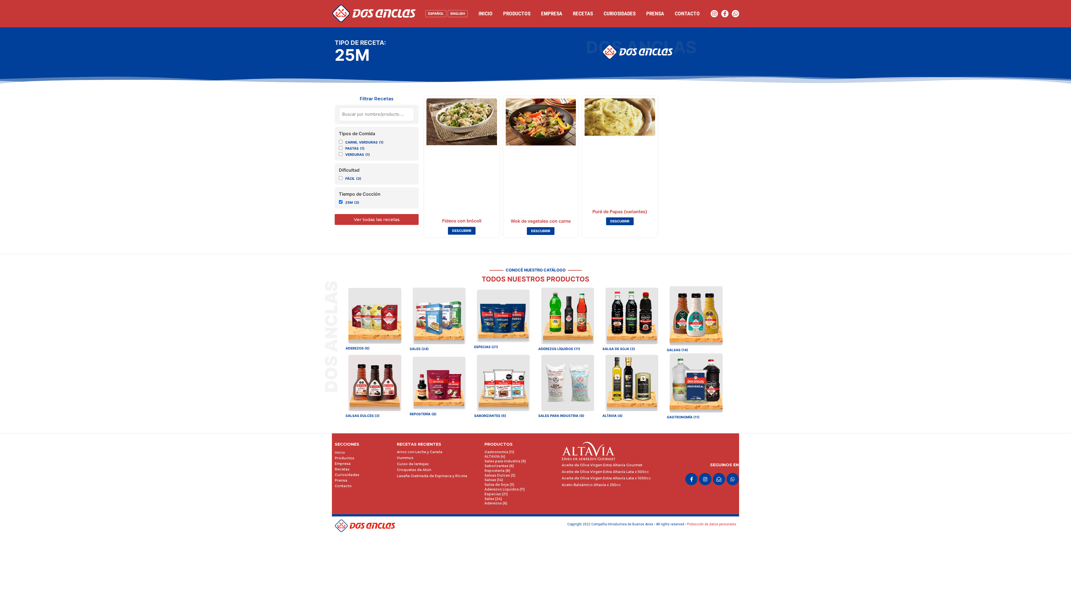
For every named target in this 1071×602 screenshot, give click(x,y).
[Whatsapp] (735, 13)
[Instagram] (714, 13)
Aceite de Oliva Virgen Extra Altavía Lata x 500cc (605, 472)
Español (436, 13)
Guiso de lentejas (413, 464)
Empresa (551, 13)
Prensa (655, 13)
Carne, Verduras (364, 142)
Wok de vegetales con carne (541, 221)
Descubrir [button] (461, 231)
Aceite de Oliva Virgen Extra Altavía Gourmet (602, 465)
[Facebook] (725, 13)
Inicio (486, 13)
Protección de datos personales (711, 524)
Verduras (357, 154)
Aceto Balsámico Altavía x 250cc (591, 485)
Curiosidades (620, 13)
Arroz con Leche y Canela (419, 452)
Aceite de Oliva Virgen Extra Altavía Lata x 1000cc (606, 478)
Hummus (405, 458)
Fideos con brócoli (461, 221)
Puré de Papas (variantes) (619, 211)
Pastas (355, 148)
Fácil (353, 178)
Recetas (583, 13)
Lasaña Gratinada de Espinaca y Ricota (432, 476)
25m (352, 202)
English (457, 13)
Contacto (687, 13)
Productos (516, 13)
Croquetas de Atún (414, 470)
